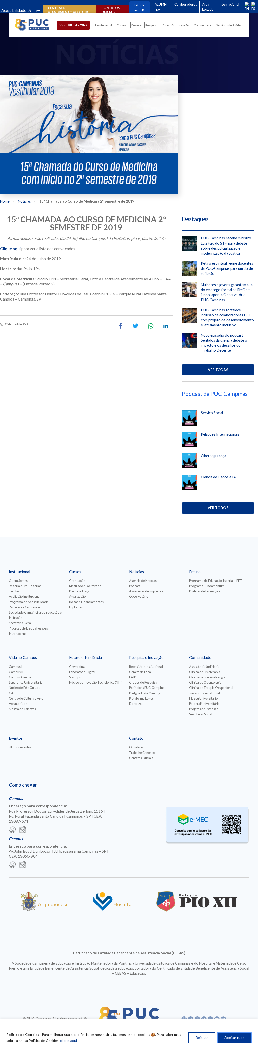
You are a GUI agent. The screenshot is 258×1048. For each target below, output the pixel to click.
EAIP (132, 677)
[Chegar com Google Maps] (22, 830)
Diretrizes (136, 704)
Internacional (229, 4)
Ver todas (218, 370)
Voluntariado (18, 704)
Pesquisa (151, 25)
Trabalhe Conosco (142, 753)
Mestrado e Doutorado (85, 586)
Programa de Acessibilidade (29, 602)
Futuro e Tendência (85, 657)
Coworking (77, 667)
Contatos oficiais (110, 10)
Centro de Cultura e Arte (26, 698)
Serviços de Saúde (228, 25)
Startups (75, 677)
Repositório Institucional (146, 667)
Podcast (134, 586)
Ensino (136, 25)
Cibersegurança (213, 456)
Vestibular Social (200, 714)
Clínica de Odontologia (205, 682)
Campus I (15, 667)
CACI (13, 693)
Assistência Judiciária (204, 667)
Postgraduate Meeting (144, 693)
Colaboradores (185, 4)
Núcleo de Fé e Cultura (24, 688)
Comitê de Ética (140, 672)
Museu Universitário (203, 698)
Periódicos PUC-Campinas (147, 688)
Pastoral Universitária (204, 704)
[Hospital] (102, 910)
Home (5, 201)
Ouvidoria (136, 747)
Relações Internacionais (220, 434)
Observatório (138, 596)
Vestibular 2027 (73, 25)
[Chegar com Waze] (12, 830)
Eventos (16, 738)
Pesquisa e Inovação (146, 657)
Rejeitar (202, 1037)
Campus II (16, 672)
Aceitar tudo (234, 1037)
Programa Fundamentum (207, 586)
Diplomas (76, 607)
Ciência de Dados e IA (218, 477)
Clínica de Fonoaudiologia (207, 677)
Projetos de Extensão (203, 709)
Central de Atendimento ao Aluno (69, 10)
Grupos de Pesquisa (143, 682)
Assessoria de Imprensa (146, 591)
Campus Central (20, 677)
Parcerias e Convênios (24, 607)
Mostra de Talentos (22, 709)
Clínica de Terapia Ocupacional (211, 688)
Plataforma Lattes (141, 698)
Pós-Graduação (80, 591)
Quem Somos (18, 581)
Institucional (103, 25)
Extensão (169, 25)
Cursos (121, 25)
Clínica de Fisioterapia (204, 672)
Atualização (77, 596)
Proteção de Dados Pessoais (29, 628)
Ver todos (218, 508)
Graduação (77, 581)
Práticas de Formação (204, 591)
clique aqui (68, 1040)
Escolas (14, 591)
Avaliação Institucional (24, 596)
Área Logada (207, 6)
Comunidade (202, 25)
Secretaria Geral (20, 623)
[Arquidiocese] (29, 910)
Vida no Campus (23, 657)
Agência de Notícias (143, 581)
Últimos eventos (20, 747)
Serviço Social (212, 413)
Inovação (183, 25)
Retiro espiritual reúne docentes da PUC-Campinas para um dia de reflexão (227, 268)
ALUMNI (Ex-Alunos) (161, 9)
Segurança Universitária (26, 682)
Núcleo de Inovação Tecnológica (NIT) (95, 682)
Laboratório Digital (82, 672)
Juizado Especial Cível (204, 693)
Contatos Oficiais (141, 758)
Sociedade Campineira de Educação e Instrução (35, 615)
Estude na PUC (139, 7)
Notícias (24, 201)
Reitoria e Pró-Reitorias (25, 586)
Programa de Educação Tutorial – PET (215, 581)
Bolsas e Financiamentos (86, 602)
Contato (136, 738)
